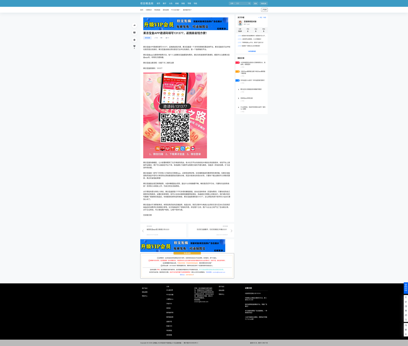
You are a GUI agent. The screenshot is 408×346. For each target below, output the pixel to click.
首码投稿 (147, 38)
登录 (255, 3)
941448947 (172, 265)
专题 (189, 3)
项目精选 (169, 330)
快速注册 (263, 3)
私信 (265, 17)
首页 (158, 3)
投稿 (265, 10)
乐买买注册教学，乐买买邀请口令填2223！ (212, 229)
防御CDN (169, 326)
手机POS (169, 303)
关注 (261, 17)
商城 (177, 3)
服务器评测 (187, 10)
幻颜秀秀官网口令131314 (253, 293)
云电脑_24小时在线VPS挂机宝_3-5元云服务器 (166, 343)
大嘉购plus (169, 299)
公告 (170, 3)
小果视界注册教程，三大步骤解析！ (250, 39)
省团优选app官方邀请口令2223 (158, 229)
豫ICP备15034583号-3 (191, 343)
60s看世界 (169, 290)
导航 (195, 3)
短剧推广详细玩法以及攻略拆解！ (249, 46)
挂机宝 (168, 308)
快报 (183, 3)
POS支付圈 (175, 10)
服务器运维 (169, 317)
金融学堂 (169, 321)
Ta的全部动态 (252, 51)
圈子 (164, 3)
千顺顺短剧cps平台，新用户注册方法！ (251, 42)
